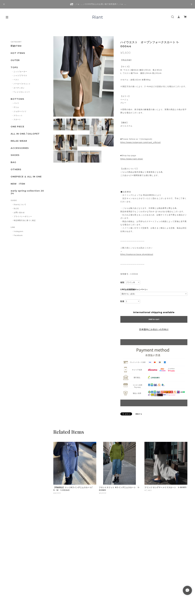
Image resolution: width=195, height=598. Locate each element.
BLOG (16, 208)
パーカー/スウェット (22, 84)
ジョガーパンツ (20, 111)
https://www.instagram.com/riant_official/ (140, 142)
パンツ (16, 103)
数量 (122, 301)
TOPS (14, 67)
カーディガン (19, 88)
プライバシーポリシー (23, 216)
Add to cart (154, 319)
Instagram (18, 231)
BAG (13, 162)
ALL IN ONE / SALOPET (25, 134)
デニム (16, 107)
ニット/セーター (20, 71)
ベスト (16, 80)
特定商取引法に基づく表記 (25, 220)
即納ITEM (16, 46)
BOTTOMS (17, 99)
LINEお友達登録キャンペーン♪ (134, 289)
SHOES (15, 155)
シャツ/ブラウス (20, 75)
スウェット (18, 115)
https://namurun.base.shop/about (136, 254)
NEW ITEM (18, 184)
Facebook (18, 235)
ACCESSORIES (20, 148)
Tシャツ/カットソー (22, 92)
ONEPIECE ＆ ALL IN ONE (26, 176)
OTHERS (16, 169)
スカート (17, 119)
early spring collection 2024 (27, 192)
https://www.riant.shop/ (131, 159)
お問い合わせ (19, 212)
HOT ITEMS (18, 53)
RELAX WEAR (19, 141)
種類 (122, 282)
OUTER (15, 60)
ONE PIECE (17, 126)
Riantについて (20, 204)
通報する (138, 414)
